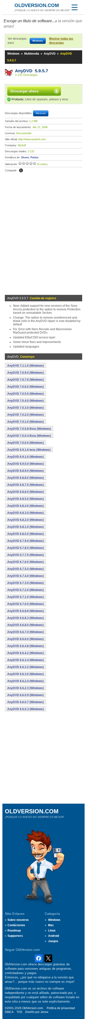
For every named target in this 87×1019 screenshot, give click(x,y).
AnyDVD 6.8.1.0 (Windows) (25, 527)
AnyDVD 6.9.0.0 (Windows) (25, 464)
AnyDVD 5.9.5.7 (31, 70)
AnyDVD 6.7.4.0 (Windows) (25, 576)
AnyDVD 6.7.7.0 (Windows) (25, 555)
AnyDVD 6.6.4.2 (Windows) (25, 653)
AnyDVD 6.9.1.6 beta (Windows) (29, 449)
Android (53, 936)
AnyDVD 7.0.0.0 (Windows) (25, 442)
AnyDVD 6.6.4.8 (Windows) (25, 646)
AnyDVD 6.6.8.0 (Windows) (25, 625)
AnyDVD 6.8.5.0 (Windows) (25, 499)
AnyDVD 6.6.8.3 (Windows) (25, 618)
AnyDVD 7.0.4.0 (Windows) (25, 400)
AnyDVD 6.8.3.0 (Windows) (25, 513)
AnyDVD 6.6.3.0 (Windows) (25, 674)
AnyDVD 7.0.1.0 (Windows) (25, 421)
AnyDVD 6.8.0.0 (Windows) (25, 534)
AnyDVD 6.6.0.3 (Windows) (25, 709)
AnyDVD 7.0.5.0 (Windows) (25, 393)
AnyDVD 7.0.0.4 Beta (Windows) (29, 435)
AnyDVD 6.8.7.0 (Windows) (25, 485)
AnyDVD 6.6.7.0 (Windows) (25, 632)
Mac (51, 925)
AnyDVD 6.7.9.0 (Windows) (25, 541)
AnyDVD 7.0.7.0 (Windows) (25, 379)
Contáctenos (16, 925)
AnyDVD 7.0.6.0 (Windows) (25, 386)
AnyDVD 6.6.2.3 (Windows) (25, 688)
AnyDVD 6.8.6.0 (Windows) (25, 492)
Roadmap (14, 930)
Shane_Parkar (29, 157)
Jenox (44, 1012)
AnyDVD (50, 53)
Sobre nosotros (18, 920)
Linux (52, 930)
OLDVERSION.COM (36, 5)
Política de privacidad (61, 1008)
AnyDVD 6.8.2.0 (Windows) (25, 520)
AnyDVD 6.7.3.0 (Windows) (25, 583)
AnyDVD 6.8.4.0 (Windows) (25, 506)
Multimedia (31, 53)
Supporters (15, 936)
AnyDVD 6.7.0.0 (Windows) (25, 604)
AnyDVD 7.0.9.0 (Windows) (25, 372)
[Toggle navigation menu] (74, 7)
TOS (19, 1012)
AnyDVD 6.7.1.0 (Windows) (25, 597)
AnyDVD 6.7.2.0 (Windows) (25, 590)
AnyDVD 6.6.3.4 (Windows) (25, 660)
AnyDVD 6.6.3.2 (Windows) (25, 667)
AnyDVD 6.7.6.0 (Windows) (25, 562)
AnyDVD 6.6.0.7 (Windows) (25, 702)
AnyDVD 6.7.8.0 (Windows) (25, 548)
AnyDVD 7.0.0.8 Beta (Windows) (29, 428)
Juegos (53, 941)
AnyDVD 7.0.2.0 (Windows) (25, 414)
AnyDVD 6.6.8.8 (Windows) (25, 611)
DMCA (9, 1012)
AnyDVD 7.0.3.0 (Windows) (25, 407)
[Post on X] (21, 170)
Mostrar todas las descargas (61, 40)
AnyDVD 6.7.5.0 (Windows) (25, 569)
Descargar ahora (24, 91)
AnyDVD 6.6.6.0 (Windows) (25, 639)
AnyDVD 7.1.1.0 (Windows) (25, 365)
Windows (13, 53)
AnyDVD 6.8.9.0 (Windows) (25, 471)
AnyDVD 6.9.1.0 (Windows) (25, 457)
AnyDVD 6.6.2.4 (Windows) (25, 681)
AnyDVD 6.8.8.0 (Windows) (25, 478)
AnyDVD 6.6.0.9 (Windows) (25, 695)
